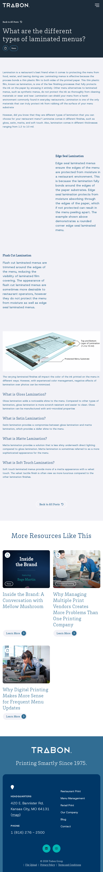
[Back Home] (16, 5)
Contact (66, 826)
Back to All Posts (11, 22)
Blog (63, 819)
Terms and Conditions (69, 864)
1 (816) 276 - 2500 (28, 832)
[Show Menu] (97, 5)
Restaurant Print (71, 791)
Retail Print (67, 805)
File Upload (31, 864)
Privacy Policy (47, 864)
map (15, 814)
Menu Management (73, 798)
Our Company (69, 812)
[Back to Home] (51, 750)
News (14, 48)
